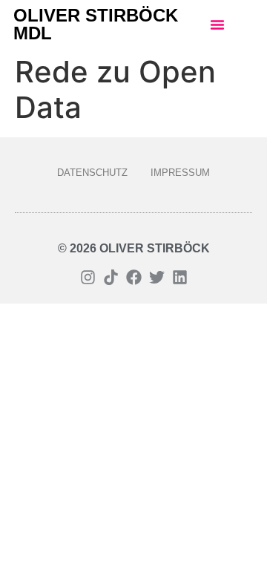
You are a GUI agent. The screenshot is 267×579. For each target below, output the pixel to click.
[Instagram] (88, 277)
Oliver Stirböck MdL (95, 24)
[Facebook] (134, 277)
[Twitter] (157, 277)
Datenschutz (92, 172)
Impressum (180, 172)
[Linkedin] (180, 277)
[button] (217, 24)
